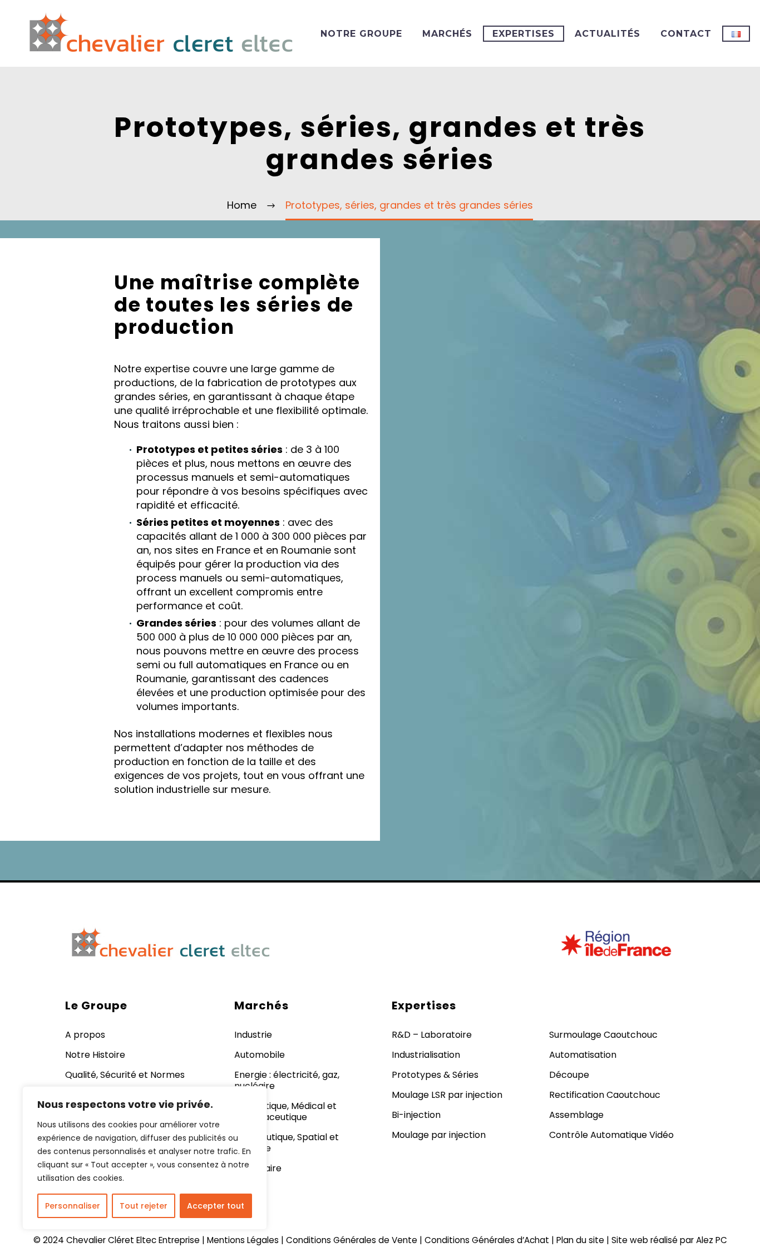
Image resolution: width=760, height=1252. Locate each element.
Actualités (607, 33)
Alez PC (711, 1240)
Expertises (523, 33)
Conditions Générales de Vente (351, 1240)
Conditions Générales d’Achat (487, 1240)
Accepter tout (215, 1205)
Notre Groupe (361, 33)
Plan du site (580, 1240)
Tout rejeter (143, 1205)
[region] (144, 1158)
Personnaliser (72, 1205)
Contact (686, 33)
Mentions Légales (243, 1240)
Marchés (447, 33)
